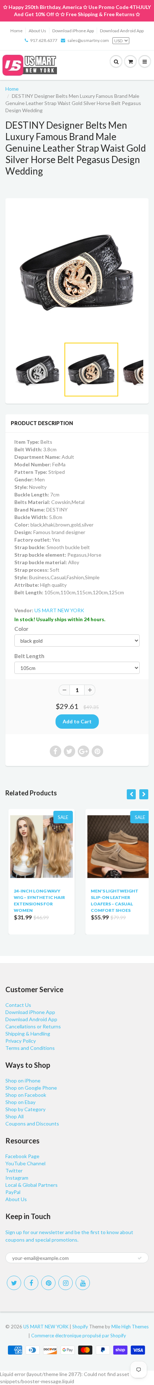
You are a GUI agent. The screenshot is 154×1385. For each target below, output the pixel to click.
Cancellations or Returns (33, 1026)
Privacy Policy (20, 1041)
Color (21, 628)
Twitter (14, 1170)
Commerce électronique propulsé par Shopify (78, 1335)
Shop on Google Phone (31, 1088)
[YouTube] (83, 1283)
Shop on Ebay (20, 1102)
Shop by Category (25, 1109)
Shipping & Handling (27, 1034)
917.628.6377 (43, 40)
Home (16, 30)
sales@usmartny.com (88, 40)
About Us (37, 30)
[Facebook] (31, 1283)
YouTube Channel (25, 1163)
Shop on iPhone (22, 1080)
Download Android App (122, 30)
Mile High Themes (130, 1326)
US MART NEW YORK (59, 610)
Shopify (80, 1326)
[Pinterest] (48, 1283)
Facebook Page (22, 1156)
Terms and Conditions (30, 1048)
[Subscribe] (139, 1258)
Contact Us (18, 1005)
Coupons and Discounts (32, 1123)
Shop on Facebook (25, 1095)
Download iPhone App (73, 30)
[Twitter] (14, 1283)
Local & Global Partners (31, 1185)
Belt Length (29, 656)
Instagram (16, 1178)
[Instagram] (65, 1283)
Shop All (14, 1116)
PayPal (12, 1192)
